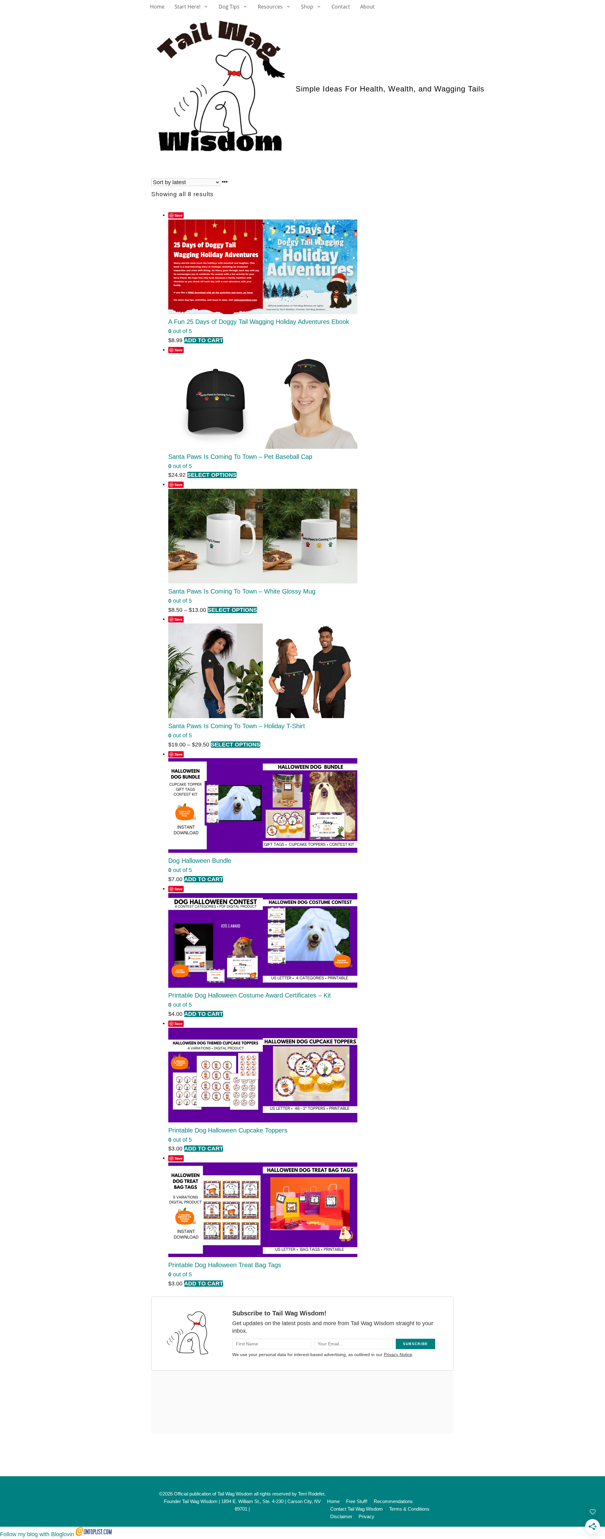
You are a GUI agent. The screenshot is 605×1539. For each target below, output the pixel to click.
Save (178, 215)
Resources (270, 6)
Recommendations (393, 1501)
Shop (307, 6)
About (367, 6)
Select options (212, 475)
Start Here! (187, 6)
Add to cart (203, 340)
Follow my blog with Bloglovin (37, 1534)
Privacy (366, 1516)
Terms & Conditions (409, 1509)
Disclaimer (341, 1516)
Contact (340, 6)
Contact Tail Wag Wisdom (356, 1509)
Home (157, 6)
